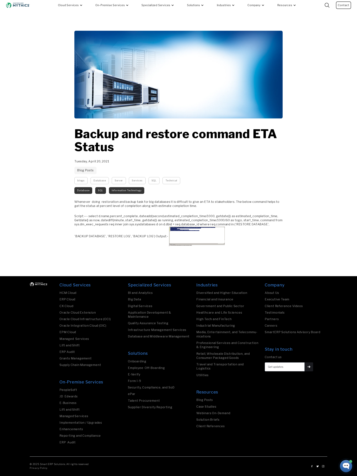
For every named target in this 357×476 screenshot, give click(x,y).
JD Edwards (69, 396)
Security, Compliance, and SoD (151, 387)
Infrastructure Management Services (157, 330)
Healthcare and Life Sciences (219, 312)
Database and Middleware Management (158, 336)
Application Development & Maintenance (149, 314)
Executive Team (277, 299)
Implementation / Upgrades (81, 422)
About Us (272, 293)
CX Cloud (66, 306)
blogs (81, 180)
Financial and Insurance (214, 299)
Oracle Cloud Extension (78, 312)
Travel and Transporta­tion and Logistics (220, 366)
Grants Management (76, 358)
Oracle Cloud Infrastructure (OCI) (85, 319)
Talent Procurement (144, 400)
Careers (271, 325)
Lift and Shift (70, 345)
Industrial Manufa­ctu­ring (215, 325)
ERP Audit (67, 352)
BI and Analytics (140, 293)
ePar (131, 394)
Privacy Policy (39, 468)
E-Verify (134, 374)
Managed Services (74, 339)
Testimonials (275, 312)
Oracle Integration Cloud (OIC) (83, 325)
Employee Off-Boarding (146, 368)
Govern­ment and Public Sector (220, 306)
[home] (18, 5)
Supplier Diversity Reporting (150, 407)
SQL (154, 180)
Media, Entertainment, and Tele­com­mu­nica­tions (226, 334)
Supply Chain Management (80, 365)
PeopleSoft (68, 390)
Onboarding (137, 361)
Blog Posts (85, 170)
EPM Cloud (68, 332)
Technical (171, 180)
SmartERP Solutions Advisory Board (292, 332)
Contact (343, 5)
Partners (272, 319)
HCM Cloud (68, 293)
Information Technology (127, 190)
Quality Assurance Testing (148, 323)
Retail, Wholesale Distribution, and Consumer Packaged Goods (223, 356)
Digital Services (140, 306)
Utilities (202, 375)
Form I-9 (134, 381)
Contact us (273, 357)
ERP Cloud (67, 299)
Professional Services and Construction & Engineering (227, 345)
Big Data (134, 299)
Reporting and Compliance (80, 435)
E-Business (68, 403)
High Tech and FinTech (214, 319)
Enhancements (71, 429)
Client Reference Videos (284, 306)
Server (119, 180)
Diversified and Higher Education (221, 293)
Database (100, 180)
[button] (70, 5)
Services (137, 180)
